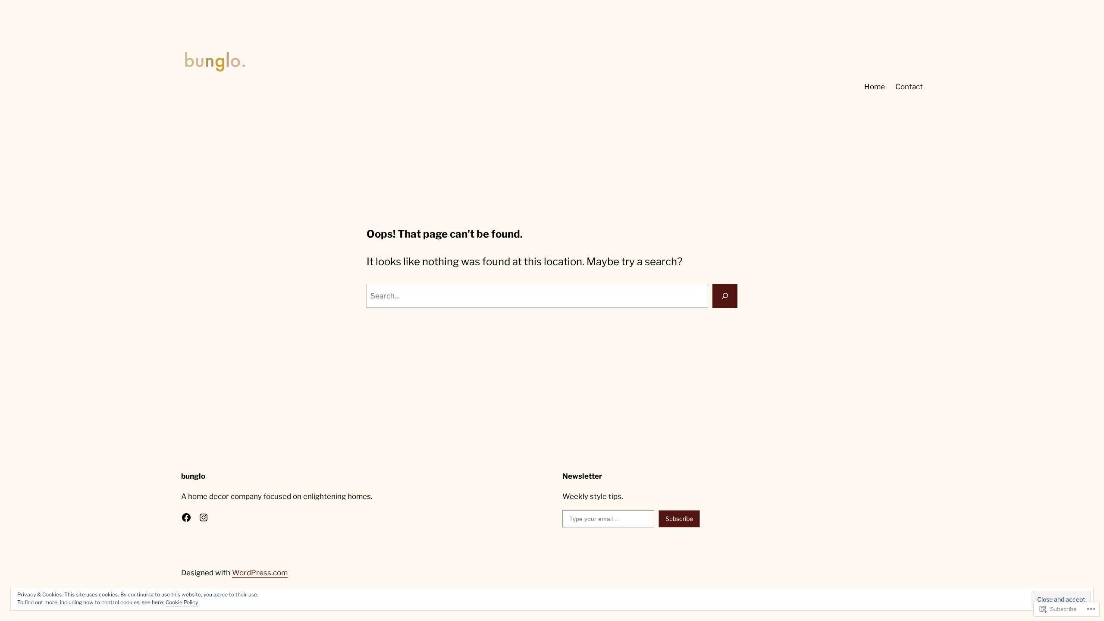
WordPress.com (260, 572)
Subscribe (679, 518)
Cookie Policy (182, 602)
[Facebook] (186, 517)
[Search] (724, 296)
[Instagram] (203, 517)
